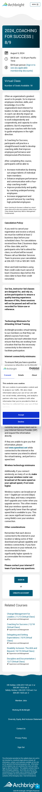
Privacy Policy (21, 738)
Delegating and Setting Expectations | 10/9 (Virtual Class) (19, 637)
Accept (21, 415)
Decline (21, 422)
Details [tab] (21, 375)
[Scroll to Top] (37, 786)
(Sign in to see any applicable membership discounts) (22, 68)
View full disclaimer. (29, 776)
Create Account (21, 593)
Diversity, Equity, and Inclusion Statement (22, 719)
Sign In (21, 580)
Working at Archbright (21, 710)
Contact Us (21, 729)
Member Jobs (21, 700)
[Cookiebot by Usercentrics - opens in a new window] (29, 368)
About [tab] (34, 375)
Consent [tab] (7, 375)
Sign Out (21, 747)
